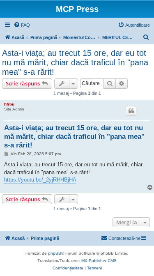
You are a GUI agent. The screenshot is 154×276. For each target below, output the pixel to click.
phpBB (54, 253)
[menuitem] (22, 25)
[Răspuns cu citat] (131, 111)
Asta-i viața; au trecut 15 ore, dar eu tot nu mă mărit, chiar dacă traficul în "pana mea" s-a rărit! (75, 62)
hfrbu (9, 104)
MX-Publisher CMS (99, 260)
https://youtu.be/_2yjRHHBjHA (40, 180)
